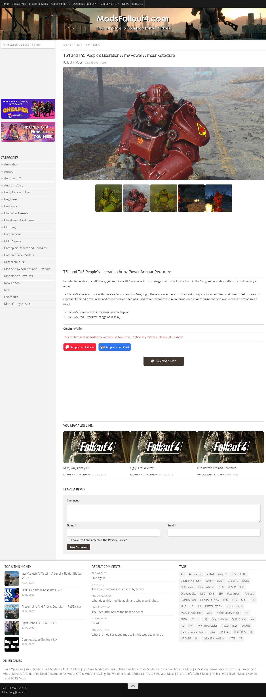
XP (240, 638)
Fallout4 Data (188, 600)
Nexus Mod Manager (228, 612)
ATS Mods (201, 669)
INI (199, 606)
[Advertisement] (163, 241)
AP (182, 574)
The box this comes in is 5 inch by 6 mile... (119, 589)
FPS (234, 600)
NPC (7, 290)
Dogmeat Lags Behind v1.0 (39, 639)
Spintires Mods (92, 669)
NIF (247, 612)
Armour (9, 171)
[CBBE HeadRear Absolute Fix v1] (12, 595)
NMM (184, 619)
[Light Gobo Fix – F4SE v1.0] (12, 628)
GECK (244, 600)
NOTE (195, 619)
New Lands (12, 283)
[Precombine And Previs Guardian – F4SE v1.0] (12, 611)
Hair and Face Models (19, 255)
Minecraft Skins (22, 673)
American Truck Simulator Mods (153, 673)
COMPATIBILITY (214, 580)
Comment (73, 500)
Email (172, 525)
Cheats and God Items (19, 220)
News (125, 3)
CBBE (243, 574)
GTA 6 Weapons (13, 669)
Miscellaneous (14, 262)
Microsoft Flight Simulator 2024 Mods (129, 669)
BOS (233, 574)
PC (182, 625)
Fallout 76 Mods (70, 669)
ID (192, 606)
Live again (98, 578)
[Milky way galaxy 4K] (96, 447)
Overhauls (11, 297)
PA (252, 619)
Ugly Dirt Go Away (142, 468)
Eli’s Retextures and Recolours (217, 468)
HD (253, 600)
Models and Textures (81, 45)
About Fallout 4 (60, 3)
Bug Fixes (10, 199)
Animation (11, 164)
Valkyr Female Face (214, 638)
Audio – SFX (12, 178)
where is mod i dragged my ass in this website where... (128, 634)
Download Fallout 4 (85, 3)
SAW (212, 632)
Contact (20, 692)
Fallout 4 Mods (10, 688)
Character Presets (16, 213)
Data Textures (206, 587)
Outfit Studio (239, 619)
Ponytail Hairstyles (207, 625)
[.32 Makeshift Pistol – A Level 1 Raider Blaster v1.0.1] (12, 578)
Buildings (10, 206)
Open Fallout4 (220, 619)
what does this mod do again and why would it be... (125, 600)
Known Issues (234, 606)
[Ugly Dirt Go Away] (163, 447)
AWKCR (222, 574)
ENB (211, 593)
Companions (12, 234)
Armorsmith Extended (201, 574)
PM (190, 625)
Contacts (137, 3)
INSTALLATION (213, 606)
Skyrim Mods (237, 673)
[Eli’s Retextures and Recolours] (230, 447)
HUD (183, 606)
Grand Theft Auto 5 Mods (193, 673)
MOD (209, 612)
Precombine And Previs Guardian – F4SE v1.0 (51, 606)
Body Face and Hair (17, 192)
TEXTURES (240, 632)
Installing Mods (38, 3)
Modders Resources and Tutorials (27, 269)
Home (5, 3)
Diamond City (188, 593)
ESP (220, 593)
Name (71, 525)
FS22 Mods (49, 669)
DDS (221, 587)
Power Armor (229, 625)
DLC (202, 593)
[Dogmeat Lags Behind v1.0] (12, 644)
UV (197, 638)
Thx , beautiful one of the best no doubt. (118, 612)
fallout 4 (249, 593)
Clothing (10, 227)
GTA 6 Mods (84, 673)
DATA (245, 580)
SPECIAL (224, 632)
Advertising (8, 692)
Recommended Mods (193, 632)
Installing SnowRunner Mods (112, 673)
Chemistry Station (191, 580)
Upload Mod (19, 3)
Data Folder (187, 587)
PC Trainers (219, 673)
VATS (232, 638)
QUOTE (245, 625)
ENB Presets (12, 241)
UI (251, 632)
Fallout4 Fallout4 (209, 600)
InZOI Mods (33, 669)
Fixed (95, 623)
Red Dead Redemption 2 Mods (54, 673)
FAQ (225, 600)
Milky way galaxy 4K (76, 468)
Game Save (217, 669)
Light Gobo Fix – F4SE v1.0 (39, 623)
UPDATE (186, 638)
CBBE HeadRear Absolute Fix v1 (42, 590)
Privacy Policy (116, 540)
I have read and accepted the (99, 540)
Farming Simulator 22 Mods (174, 669)
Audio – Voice (13, 185)
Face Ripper (233, 593)
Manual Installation (191, 612)
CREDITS (233, 580)
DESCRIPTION (236, 587)
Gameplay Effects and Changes (25, 248)
